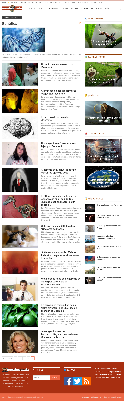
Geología (53, 2)
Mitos (41, 2)
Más (100, 2)
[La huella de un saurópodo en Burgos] (90, 270)
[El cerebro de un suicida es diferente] (20, 127)
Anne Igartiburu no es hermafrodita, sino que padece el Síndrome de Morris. (59, 334)
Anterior (8, 358)
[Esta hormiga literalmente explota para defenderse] (103, 36)
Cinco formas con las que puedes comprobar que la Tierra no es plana (103, 182)
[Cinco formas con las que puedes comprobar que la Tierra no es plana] (103, 177)
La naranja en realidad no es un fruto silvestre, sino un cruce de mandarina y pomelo (59, 308)
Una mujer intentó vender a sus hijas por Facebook (58, 145)
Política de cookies (96, 397)
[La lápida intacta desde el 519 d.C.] (90, 249)
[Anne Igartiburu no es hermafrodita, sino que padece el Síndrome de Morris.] (20, 341)
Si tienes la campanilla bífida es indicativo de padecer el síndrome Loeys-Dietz (60, 255)
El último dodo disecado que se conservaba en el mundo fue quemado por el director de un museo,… (58, 200)
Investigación (107, 374)
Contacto (119, 397)
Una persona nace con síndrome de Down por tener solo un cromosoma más (61, 281)
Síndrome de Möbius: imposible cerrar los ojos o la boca (59, 171)
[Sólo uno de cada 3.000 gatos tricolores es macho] (20, 236)
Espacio (23, 2)
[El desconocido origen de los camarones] (90, 260)
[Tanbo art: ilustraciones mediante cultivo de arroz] (103, 74)
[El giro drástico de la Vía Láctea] (90, 208)
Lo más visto (105, 369)
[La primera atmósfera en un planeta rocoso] (90, 218)
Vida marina (32, 2)
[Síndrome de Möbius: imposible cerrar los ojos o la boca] (20, 180)
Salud (46, 2)
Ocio (107, 377)
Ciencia (42, 9)
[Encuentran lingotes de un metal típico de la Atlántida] (103, 151)
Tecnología (53, 9)
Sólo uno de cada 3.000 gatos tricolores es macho (58, 227)
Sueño (60, 2)
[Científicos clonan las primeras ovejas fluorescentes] (20, 101)
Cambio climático (83, 2)
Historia (74, 9)
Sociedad (84, 9)
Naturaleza (32, 9)
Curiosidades (96, 9)
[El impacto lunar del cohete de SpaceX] (90, 280)
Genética (94, 2)
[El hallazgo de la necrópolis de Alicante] (90, 228)
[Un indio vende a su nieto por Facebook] (20, 74)
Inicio (4, 2)
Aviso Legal (85, 397)
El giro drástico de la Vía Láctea (109, 205)
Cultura (64, 9)
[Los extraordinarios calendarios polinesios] (90, 239)
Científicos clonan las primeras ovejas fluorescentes (58, 92)
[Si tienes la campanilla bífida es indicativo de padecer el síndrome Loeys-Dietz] (20, 262)
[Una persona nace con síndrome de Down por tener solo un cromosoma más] (20, 289)
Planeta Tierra (70, 2)
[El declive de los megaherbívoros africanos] (103, 112)
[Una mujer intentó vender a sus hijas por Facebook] (20, 153)
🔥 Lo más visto (13, 2)
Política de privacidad (109, 397)
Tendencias (99, 377)
